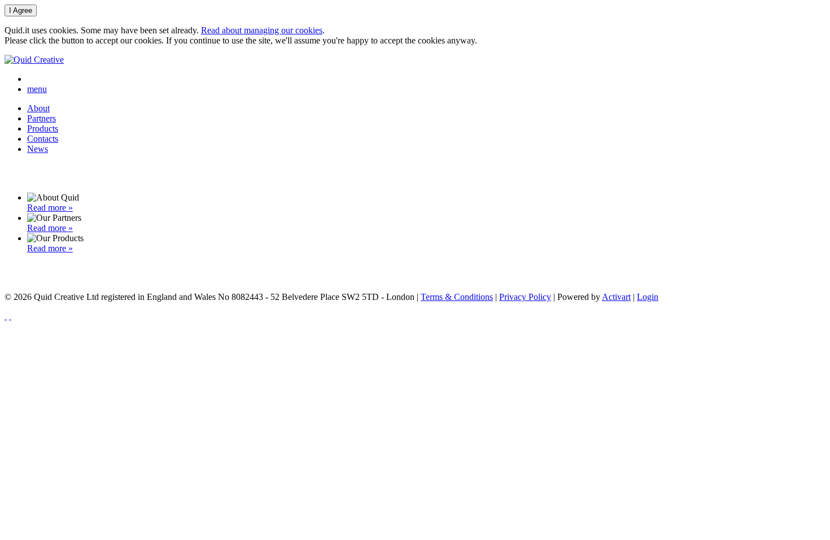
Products (42, 128)
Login (647, 297)
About (38, 108)
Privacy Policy (525, 297)
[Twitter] (10, 316)
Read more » (50, 207)
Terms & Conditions (457, 297)
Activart (616, 297)
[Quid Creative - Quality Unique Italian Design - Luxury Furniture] (34, 59)
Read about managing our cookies (261, 30)
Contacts (42, 138)
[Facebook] (6, 316)
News (37, 149)
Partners (41, 118)
